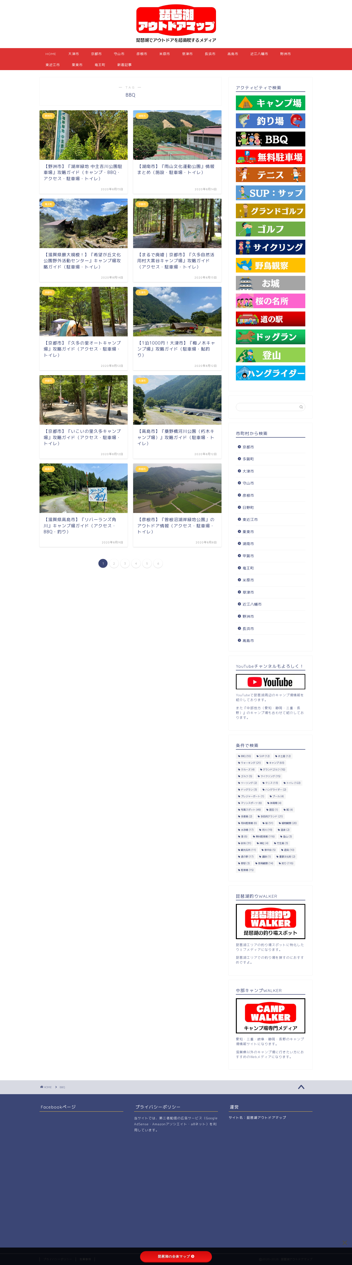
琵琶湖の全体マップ (174, 1256)
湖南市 (248, 543)
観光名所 (248, 850)
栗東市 (77, 65)
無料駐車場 (265, 836)
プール (278, 796)
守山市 (119, 54)
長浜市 (210, 54)
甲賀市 (248, 555)
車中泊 (270, 850)
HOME (50, 54)
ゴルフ (246, 776)
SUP (264, 756)
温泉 (285, 829)
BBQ (246, 756)
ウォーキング (251, 762)
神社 (264, 843)
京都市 (96, 54)
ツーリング (249, 783)
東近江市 (52, 65)
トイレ (293, 783)
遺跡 (266, 856)
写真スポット (251, 809)
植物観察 (289, 823)
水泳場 (247, 829)
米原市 (164, 54)
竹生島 (282, 843)
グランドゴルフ (274, 769)
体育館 (275, 803)
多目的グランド (272, 816)
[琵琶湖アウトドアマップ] (176, 43)
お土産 (284, 756)
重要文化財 (287, 856)
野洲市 (285, 54)
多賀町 (248, 459)
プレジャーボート (252, 796)
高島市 (232, 54)
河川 (267, 829)
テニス (271, 783)
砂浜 (246, 843)
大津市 (73, 54)
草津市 (187, 54)
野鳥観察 (265, 863)
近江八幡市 (259, 54)
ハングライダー (275, 789)
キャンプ (276, 762)
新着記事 (124, 65)
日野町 (248, 507)
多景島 (246, 816)
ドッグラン (249, 789)
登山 (287, 836)
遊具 (289, 850)
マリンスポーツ (251, 803)
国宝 (273, 809)
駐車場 (247, 870)
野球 (245, 863)
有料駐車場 (249, 823)
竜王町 (100, 65)
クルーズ (248, 769)
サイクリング (270, 776)
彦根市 (141, 54)
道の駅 (247, 856)
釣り (287, 863)
